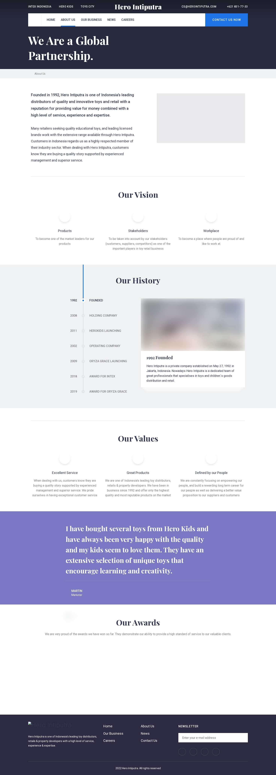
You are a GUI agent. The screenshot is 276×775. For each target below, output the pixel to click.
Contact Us (149, 741)
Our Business (91, 20)
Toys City (87, 6)
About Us (68, 20)
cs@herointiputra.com (199, 6)
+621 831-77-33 (237, 6)
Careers (127, 20)
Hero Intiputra (138, 6)
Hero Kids (66, 6)
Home (51, 20)
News (111, 20)
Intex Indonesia (39, 6)
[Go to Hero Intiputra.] (29, 73)
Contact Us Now (226, 20)
